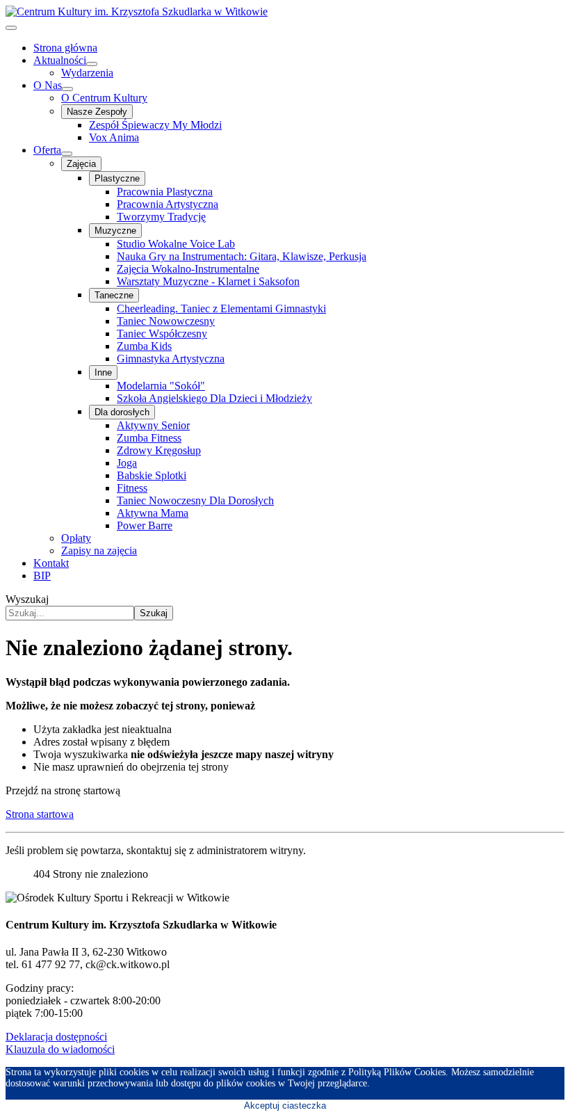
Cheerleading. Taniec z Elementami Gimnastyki (221, 308)
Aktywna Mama (152, 513)
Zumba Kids (144, 346)
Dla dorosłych (122, 412)
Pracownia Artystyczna (167, 204)
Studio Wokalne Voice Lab (176, 244)
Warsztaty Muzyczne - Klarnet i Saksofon (208, 281)
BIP (42, 575)
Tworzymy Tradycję (161, 217)
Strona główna (65, 48)
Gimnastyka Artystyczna (171, 358)
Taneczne (114, 295)
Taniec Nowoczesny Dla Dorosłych (195, 500)
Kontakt (51, 563)
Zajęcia (81, 164)
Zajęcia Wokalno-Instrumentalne (188, 269)
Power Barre (144, 525)
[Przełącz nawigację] (11, 28)
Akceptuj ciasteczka (285, 1105)
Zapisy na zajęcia (99, 550)
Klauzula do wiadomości (60, 1049)
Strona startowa (40, 814)
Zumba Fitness (149, 438)
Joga (127, 463)
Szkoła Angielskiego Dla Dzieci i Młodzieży (214, 398)
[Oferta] (66, 154)
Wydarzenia (87, 73)
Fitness (132, 488)
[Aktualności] (91, 64)
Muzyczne (115, 230)
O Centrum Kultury (104, 98)
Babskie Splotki (151, 475)
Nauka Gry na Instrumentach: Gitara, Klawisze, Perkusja (241, 256)
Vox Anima (114, 137)
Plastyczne (117, 178)
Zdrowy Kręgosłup (159, 450)
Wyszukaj (27, 599)
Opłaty (76, 538)
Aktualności (59, 60)
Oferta (47, 150)
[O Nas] (67, 89)
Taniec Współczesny (162, 333)
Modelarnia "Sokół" (161, 386)
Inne (103, 372)
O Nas (47, 85)
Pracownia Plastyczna (165, 192)
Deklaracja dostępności (56, 1037)
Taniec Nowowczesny (166, 321)
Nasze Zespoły (97, 111)
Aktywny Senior (153, 425)
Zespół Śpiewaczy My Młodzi (155, 125)
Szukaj (154, 613)
